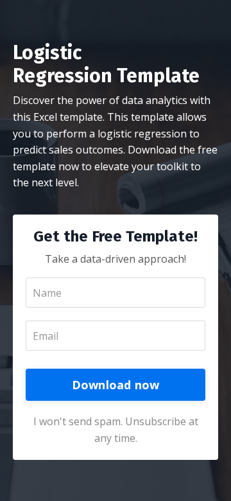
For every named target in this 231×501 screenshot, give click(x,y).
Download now (116, 384)
